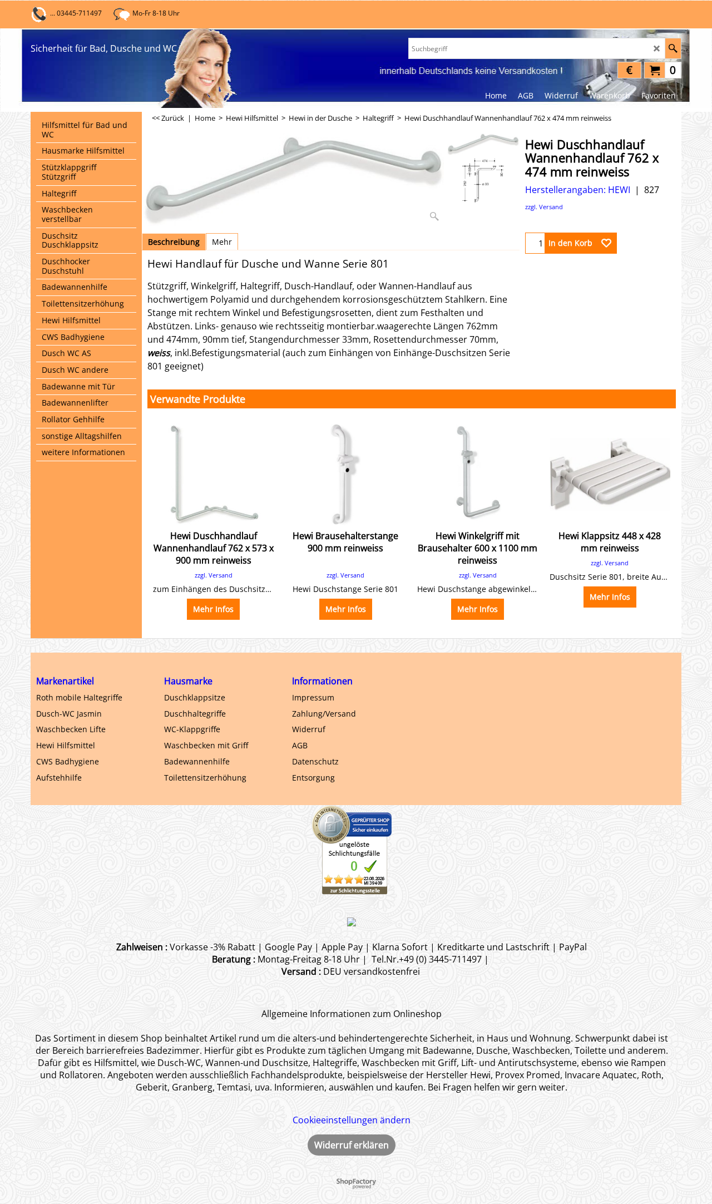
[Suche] (673, 48)
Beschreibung (174, 241)
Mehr (222, 241)
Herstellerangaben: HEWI (577, 190)
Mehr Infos (213, 609)
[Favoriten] (606, 243)
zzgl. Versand (544, 207)
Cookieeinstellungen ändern (352, 1120)
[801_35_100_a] (483, 180)
